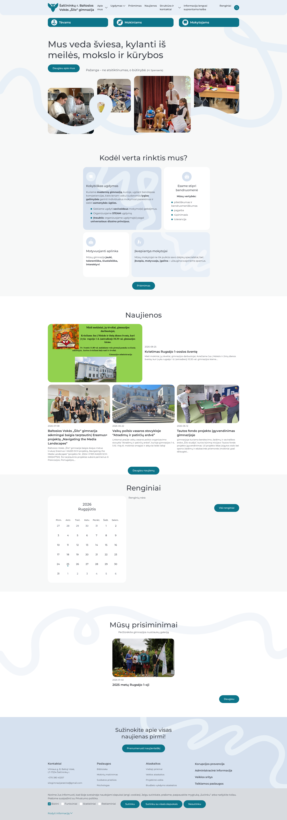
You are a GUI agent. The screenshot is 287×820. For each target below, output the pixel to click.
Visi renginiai (226, 507)
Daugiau (229, 699)
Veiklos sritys (204, 777)
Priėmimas (135, 5)
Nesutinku (194, 804)
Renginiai (225, 5)
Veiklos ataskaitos (155, 774)
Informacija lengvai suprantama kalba (195, 7)
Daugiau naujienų (144, 470)
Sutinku (130, 804)
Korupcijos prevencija (210, 764)
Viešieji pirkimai (154, 769)
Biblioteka (102, 769)
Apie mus (100, 7)
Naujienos (151, 5)
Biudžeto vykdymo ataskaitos (161, 785)
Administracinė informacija (213, 770)
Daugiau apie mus (64, 68)
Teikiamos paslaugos (209, 783)
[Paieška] (236, 7)
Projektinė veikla (154, 780)
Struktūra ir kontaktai (167, 7)
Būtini (55, 803)
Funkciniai (71, 803)
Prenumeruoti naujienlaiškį (143, 748)
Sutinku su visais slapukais (162, 804)
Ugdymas (116, 5)
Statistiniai (89, 803)
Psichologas (103, 785)
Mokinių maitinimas (107, 774)
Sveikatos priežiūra (106, 780)
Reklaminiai (109, 803)
